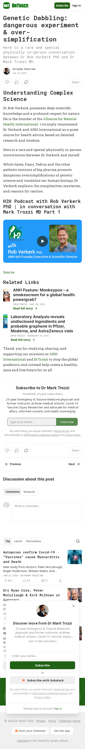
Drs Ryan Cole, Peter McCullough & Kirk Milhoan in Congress (31, 595)
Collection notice (69, 721)
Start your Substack (32, 731)
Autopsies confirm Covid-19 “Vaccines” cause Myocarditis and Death (31, 557)
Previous (15, 464)
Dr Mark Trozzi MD (24, 69)
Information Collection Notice (49, 693)
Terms (52, 721)
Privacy (41, 721)
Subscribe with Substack (45, 680)
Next (72, 464)
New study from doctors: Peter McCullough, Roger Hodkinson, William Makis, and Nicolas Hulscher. (33, 569)
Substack (23, 740)
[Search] (78, 541)
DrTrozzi (41, 359)
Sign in (76, 5)
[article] (42, 566)
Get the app (62, 731)
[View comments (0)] (17, 82)
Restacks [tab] (29, 492)
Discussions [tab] (33, 541)
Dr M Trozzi (20, 304)
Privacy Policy (42, 697)
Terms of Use (61, 689)
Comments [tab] (13, 492)
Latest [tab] (18, 541)
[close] (73, 606)
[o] (42, 241)
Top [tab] (8, 541)
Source (8, 272)
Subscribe (62, 5)
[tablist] (20, 492)
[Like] (7, 82)
